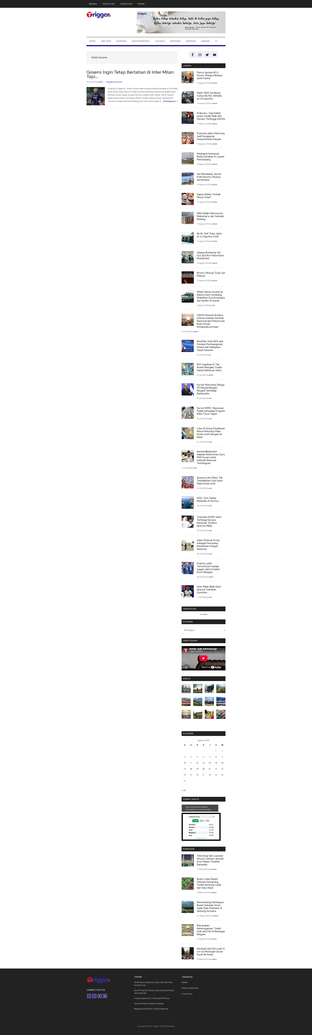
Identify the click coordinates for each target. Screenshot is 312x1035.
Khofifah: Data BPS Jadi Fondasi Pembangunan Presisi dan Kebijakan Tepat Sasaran (210, 346)
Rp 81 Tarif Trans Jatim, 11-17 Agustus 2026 (209, 235)
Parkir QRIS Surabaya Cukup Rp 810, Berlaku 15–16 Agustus (209, 95)
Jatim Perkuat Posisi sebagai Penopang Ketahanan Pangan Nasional (208, 544)
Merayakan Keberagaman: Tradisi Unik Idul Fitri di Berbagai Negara (211, 930)
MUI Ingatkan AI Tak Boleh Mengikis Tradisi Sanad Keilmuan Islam (209, 367)
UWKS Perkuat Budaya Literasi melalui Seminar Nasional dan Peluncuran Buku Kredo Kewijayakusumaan (211, 321)
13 (203, 763)
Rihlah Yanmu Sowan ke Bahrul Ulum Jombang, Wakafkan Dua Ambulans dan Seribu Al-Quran (211, 296)
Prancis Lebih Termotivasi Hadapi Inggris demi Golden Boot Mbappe (208, 568)
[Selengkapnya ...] (170, 101)
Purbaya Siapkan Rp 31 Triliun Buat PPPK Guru (152, 998)
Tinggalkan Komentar (114, 82)
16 (222, 763)
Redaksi (185, 982)
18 (191, 769)
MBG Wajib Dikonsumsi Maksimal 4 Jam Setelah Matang (210, 216)
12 (197, 763)
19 (197, 769)
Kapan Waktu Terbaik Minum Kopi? (209, 196)
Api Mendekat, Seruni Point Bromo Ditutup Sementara (209, 177)
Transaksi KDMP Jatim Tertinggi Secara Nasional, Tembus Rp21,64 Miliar (209, 521)
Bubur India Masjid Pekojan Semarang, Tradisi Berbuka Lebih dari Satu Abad (209, 883)
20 (203, 769)
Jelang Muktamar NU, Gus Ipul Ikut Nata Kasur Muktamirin (210, 255)
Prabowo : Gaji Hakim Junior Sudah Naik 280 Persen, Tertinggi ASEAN (211, 116)
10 (185, 763)
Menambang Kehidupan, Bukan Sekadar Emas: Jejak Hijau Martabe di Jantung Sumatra (210, 907)
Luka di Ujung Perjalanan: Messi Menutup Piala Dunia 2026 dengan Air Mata (211, 433)
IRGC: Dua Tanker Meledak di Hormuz (208, 499)
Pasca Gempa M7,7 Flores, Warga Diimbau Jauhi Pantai (209, 75)
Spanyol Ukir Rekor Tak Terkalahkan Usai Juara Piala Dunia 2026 (210, 480)
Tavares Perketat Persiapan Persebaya (149, 1004)
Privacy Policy (187, 994)
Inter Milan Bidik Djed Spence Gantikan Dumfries (209, 589)
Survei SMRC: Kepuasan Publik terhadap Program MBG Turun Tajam (211, 411)
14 (210, 763)
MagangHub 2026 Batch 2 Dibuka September (151, 1009)
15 (216, 763)
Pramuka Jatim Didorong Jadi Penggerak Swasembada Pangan (211, 136)
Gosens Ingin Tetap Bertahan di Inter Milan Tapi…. (130, 74)
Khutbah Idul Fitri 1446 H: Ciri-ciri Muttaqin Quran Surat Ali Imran (211, 951)
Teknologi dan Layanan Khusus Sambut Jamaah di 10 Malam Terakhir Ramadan (210, 860)
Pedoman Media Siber (190, 988)
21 (210, 769)
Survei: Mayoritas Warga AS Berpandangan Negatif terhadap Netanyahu (210, 389)
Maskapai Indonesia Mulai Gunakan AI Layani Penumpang (210, 156)
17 (185, 769)
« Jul (184, 790)
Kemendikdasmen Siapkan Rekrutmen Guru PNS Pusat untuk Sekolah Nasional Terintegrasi (211, 457)
